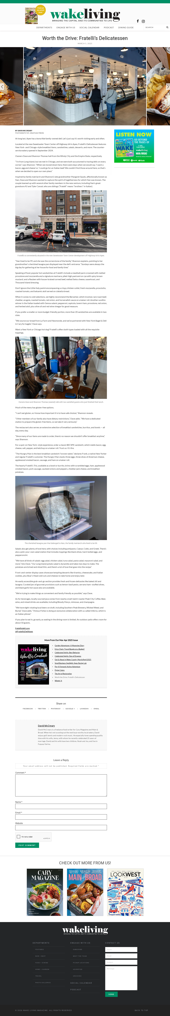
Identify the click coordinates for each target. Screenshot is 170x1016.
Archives (77, 976)
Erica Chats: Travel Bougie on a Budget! (70, 649)
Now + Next (40, 956)
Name (18, 802)
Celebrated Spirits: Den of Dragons (68, 656)
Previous (2, 86)
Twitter (42, 709)
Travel (38, 976)
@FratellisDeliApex (24, 631)
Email (96, 709)
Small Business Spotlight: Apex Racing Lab (70, 663)
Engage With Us (66, 27)
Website (19, 823)
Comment (20, 772)
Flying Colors (60, 670)
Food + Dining (41, 962)
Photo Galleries (43, 982)
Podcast (109, 27)
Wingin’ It (58, 681)
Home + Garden (42, 969)
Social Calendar (89, 27)
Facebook (28, 709)
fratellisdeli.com (22, 628)
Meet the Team (80, 956)
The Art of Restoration (63, 674)
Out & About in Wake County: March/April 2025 (73, 660)
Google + (70, 709)
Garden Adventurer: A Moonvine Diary (69, 645)
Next (168, 86)
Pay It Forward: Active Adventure (67, 667)
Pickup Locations (81, 962)
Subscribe (77, 949)
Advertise (77, 969)
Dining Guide (126, 27)
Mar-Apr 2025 (66, 640)
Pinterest (56, 709)
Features (39, 949)
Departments (44, 27)
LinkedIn (84, 709)
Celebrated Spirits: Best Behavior (67, 653)
